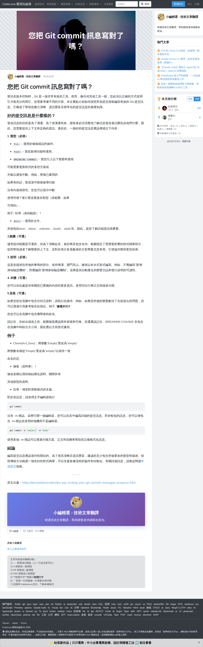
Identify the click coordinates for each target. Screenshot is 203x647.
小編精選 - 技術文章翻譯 (27, 76)
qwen (146, 611)
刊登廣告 (108, 4)
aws (41, 604)
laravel (29, 611)
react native (73, 614)
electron (147, 614)
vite (80, 604)
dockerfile (159, 604)
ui (23, 611)
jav (131, 604)
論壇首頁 (39, 4)
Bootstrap (96, 607)
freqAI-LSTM (178, 607)
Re (38, 614)
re (88, 611)
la (113, 611)
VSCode (108, 614)
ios (197, 604)
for (83, 611)
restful (5, 614)
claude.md (156, 611)
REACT (99, 611)
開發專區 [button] (94, 4)
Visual (55, 607)
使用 (107, 604)
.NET (138, 611)
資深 (90, 614)
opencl (28, 607)
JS (71, 607)
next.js (137, 614)
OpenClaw (16, 614)
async (138, 604)
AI (180, 611)
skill (133, 611)
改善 (83, 614)
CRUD (156, 607)
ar (162, 607)
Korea (24, 623)
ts (49, 607)
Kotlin (18, 604)
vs (144, 604)
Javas (113, 607)
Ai (194, 607)
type (35, 604)
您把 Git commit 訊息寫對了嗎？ (50, 87)
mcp (113, 604)
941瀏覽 (39, 531)
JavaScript (7, 607)
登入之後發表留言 (16, 549)
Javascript (72, 604)
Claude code (39, 607)
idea (189, 607)
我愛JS (171, 115)
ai (64, 604)
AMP (156, 614)
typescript (7, 611)
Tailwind (127, 607)
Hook (108, 611)
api (92, 611)
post (45, 611)
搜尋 (146, 4)
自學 (76, 607)
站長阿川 (173, 106)
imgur (173, 604)
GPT (63, 614)
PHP (122, 614)
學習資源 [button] (52, 4)
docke (87, 604)
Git (167, 604)
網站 (57, 614)
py (36, 611)
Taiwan (5, 623)
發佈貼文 (178, 4)
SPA (180, 604)
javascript (188, 611)
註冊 (197, 4)
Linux (69, 611)
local (142, 607)
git (23, 604)
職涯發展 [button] (66, 4)
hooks (53, 611)
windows (189, 604)
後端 (148, 607)
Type (126, 611)
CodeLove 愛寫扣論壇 (16, 4)
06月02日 (48, 76)
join (47, 604)
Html (135, 607)
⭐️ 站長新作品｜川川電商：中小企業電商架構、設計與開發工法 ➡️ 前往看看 (100, 643)
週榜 (190, 99)
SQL (100, 604)
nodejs (61, 611)
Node (106, 607)
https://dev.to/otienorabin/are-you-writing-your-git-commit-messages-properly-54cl (79, 483)
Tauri (116, 614)
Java (94, 604)
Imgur (119, 611)
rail (33, 614)
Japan (15, 623)
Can (67, 607)
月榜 (197, 99)
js (176, 611)
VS (119, 607)
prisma (26, 614)
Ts (40, 611)
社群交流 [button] (80, 4)
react (129, 614)
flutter (58, 604)
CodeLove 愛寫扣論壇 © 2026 (16, 627)
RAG (149, 604)
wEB (126, 604)
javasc (17, 611)
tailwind (85, 607)
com (119, 604)
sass (167, 607)
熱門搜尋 (7, 604)
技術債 (77, 611)
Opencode (168, 611)
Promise (18, 607)
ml (52, 604)
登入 (190, 4)
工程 (43, 614)
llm (61, 607)
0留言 (30, 531)
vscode (98, 614)
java (29, 604)
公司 (50, 614)
